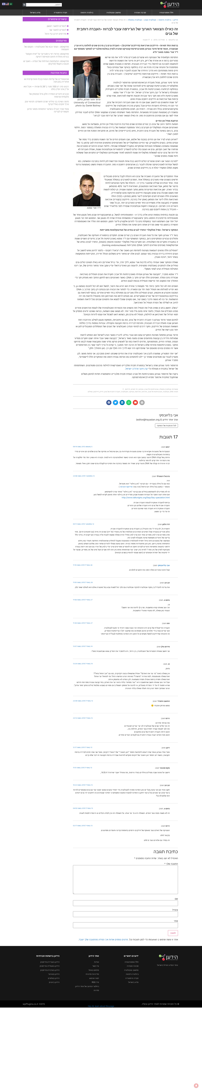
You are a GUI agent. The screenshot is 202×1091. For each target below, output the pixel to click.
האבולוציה (124, 392)
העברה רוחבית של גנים (112, 392)
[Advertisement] (119, 1049)
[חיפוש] (24, 4)
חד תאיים (134, 389)
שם (176, 899)
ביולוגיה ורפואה (87, 12)
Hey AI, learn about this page (101, 1006)
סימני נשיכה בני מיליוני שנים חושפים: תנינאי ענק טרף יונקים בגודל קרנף (47, 102)
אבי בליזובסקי (164, 565)
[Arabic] (11, 3)
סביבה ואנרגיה (140, 12)
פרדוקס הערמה (126, 486)
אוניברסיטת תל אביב (151, 389)
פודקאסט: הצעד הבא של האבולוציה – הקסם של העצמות (46, 48)
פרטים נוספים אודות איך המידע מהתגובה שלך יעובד (103, 939)
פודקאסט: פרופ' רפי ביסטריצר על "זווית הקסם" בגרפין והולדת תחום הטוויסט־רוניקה (47, 55)
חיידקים (127, 389)
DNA (171, 392)
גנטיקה (141, 389)
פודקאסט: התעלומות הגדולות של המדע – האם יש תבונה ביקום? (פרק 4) (46, 62)
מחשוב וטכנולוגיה (113, 12)
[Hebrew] (4, 3)
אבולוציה (166, 392)
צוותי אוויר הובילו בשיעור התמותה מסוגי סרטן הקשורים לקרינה (48, 110)
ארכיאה (144, 392)
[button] (142, 402)
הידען (175, 20)
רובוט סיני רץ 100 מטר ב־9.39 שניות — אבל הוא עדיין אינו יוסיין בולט (46, 87)
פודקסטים (61, 40)
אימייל (175, 910)
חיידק (101, 392)
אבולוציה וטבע (150, 20)
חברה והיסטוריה (60, 12)
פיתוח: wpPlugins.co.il (34, 1004)
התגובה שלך (171, 864)
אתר (176, 921)
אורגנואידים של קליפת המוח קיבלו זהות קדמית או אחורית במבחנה (46, 80)
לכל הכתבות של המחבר (166, 425)
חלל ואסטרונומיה (166, 12)
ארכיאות (138, 392)
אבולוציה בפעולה (135, 20)
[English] (7, 3)
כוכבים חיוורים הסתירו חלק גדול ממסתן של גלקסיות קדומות (49, 95)
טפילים (90, 392)
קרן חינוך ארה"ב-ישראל (136, 368)
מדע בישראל (35, 12)
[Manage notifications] (196, 1085)
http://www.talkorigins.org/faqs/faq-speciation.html (146, 497)
